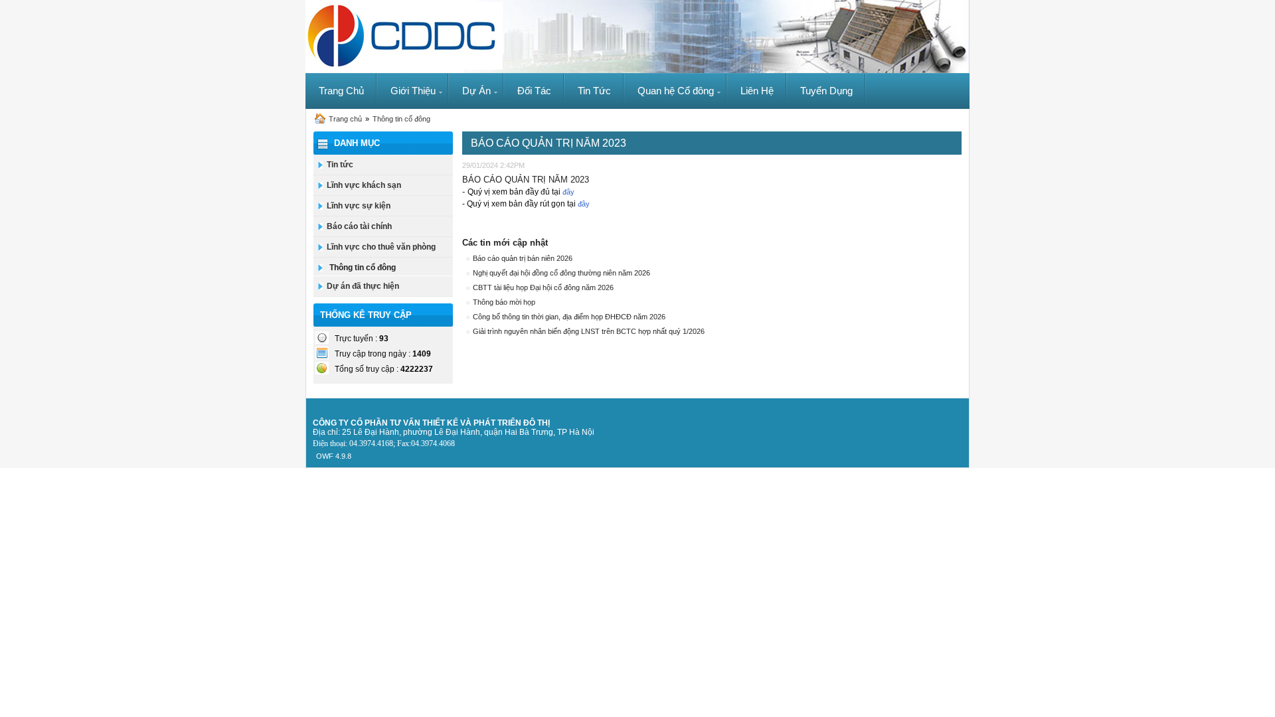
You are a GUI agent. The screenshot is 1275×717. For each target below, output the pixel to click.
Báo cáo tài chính (359, 226)
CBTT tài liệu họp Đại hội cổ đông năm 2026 (543, 287)
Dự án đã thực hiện (363, 286)
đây (568, 192)
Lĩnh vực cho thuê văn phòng (381, 247)
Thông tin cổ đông (401, 119)
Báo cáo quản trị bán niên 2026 (522, 258)
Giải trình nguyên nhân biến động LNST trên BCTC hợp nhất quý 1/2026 (589, 331)
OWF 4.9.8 (333, 456)
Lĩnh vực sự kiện (358, 205)
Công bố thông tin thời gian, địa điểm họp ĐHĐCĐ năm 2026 (569, 317)
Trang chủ (345, 119)
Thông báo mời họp (504, 302)
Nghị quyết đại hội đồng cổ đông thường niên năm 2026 (561, 273)
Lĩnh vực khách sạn (364, 185)
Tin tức (340, 164)
